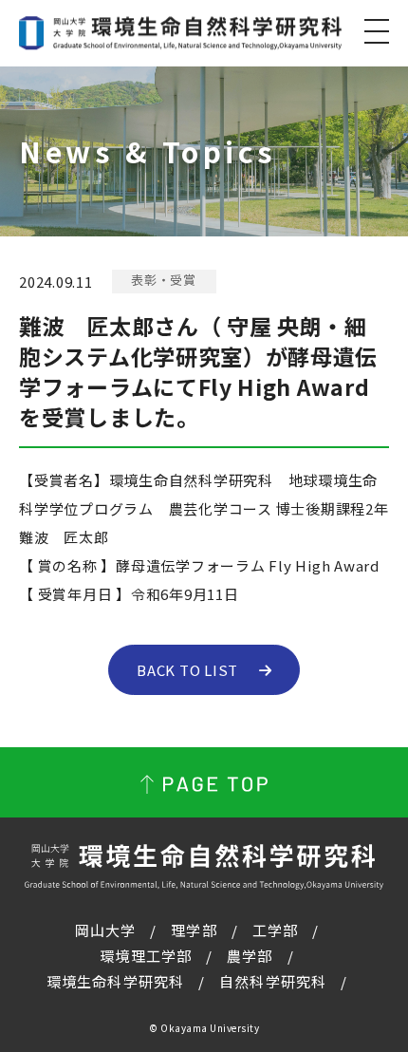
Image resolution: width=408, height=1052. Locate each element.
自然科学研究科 (272, 981)
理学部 (193, 930)
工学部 (275, 930)
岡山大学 (106, 930)
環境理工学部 (146, 956)
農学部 (249, 956)
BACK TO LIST (187, 670)
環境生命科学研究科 (115, 981)
